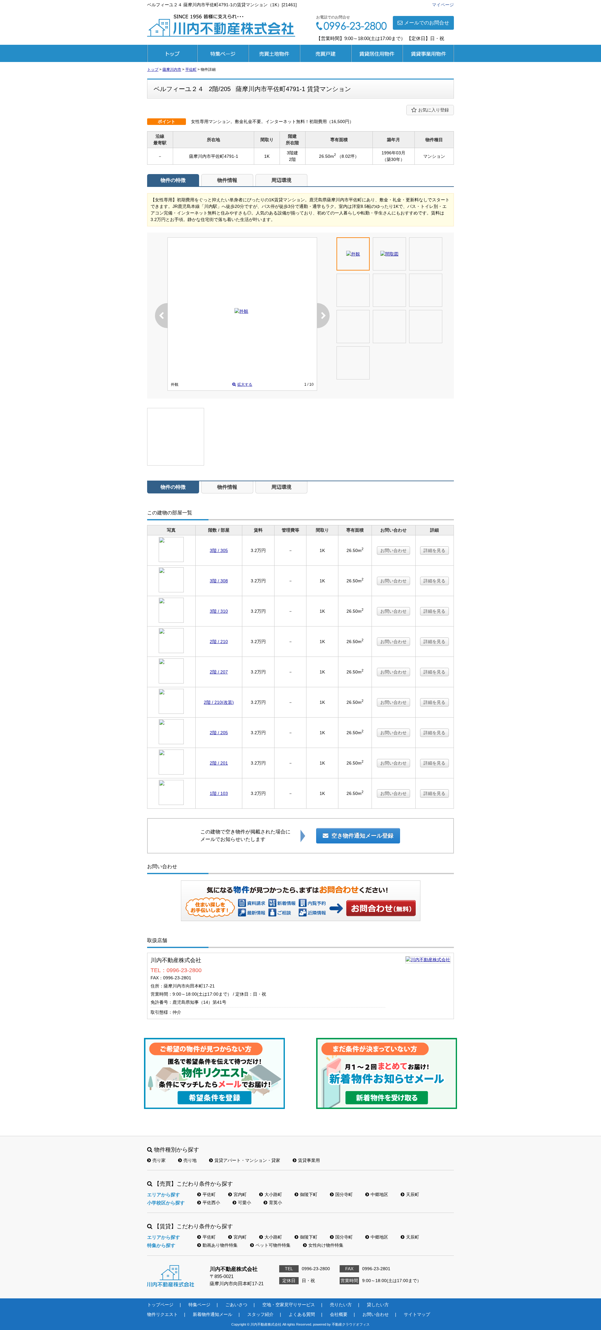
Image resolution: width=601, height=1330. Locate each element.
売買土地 (274, 53)
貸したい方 (378, 1304)
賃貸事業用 (428, 53)
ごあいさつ (236, 1304)
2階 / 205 (219, 732)
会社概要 (338, 1314)
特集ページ (223, 53)
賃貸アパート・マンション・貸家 (247, 1160)
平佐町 (209, 1194)
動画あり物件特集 (220, 1245)
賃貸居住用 (377, 53)
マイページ (443, 4)
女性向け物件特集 (325, 1245)
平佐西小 (211, 1202)
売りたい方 (341, 1304)
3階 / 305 (219, 550)
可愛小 (244, 1202)
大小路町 (273, 1194)
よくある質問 (302, 1314)
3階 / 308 (219, 580)
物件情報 (227, 180)
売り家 (159, 1160)
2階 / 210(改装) (219, 702)
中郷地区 (379, 1194)
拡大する (244, 384)
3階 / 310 (219, 611)
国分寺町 (344, 1194)
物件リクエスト (162, 1314)
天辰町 (412, 1194)
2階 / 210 (219, 641)
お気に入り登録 (433, 109)
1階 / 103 (219, 793)
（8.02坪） (348, 156)
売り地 (190, 1160)
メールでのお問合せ (426, 22)
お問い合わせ (393, 550)
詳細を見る (434, 550)
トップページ (172, 53)
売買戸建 (325, 53)
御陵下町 (308, 1194)
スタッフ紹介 (260, 1314)
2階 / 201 (219, 763)
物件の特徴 (173, 180)
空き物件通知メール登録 (362, 836)
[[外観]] (241, 311)
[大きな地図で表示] (427, 959)
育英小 (275, 1202)
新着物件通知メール (212, 1314)
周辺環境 (281, 180)
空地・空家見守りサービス (288, 1304)
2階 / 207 (219, 671)
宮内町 (240, 1194)
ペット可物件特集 (272, 1245)
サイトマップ (417, 1314)
